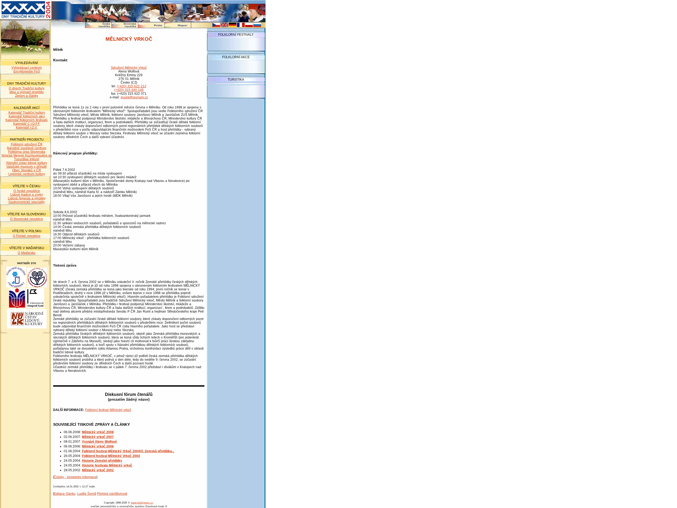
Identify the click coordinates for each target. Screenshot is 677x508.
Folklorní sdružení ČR (27, 144)
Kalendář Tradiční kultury (26, 113)
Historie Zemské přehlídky (102, 461)
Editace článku (64, 494)
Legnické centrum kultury (26, 174)
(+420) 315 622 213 (131, 86)
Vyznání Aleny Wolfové (99, 441)
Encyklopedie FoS (26, 71)
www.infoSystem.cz (142, 502)
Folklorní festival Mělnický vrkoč (108, 410)
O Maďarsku (26, 253)
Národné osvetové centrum (26, 148)
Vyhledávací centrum (26, 68)
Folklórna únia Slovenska (26, 152)
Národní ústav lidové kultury (26, 163)
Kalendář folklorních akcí (27, 116)
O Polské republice (26, 236)
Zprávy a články (26, 96)
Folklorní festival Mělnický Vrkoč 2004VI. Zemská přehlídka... (128, 451)
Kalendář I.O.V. (27, 127)
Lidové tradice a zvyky (26, 194)
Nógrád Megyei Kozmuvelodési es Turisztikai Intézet (27, 157)
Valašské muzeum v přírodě (26, 166)
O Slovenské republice (26, 219)
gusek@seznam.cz (134, 97)
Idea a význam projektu (27, 92)
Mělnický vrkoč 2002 (98, 470)
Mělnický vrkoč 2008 (98, 432)
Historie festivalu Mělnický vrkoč (107, 465)
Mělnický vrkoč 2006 (98, 446)
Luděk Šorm (86, 494)
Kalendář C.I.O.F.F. (26, 124)
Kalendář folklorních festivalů (27, 120)
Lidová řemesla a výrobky (26, 198)
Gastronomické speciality (26, 202)
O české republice (26, 191)
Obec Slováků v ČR (26, 170)
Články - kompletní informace (75, 477)
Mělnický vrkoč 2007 (98, 437)
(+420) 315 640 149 (129, 90)
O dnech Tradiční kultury (26, 88)
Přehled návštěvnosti (112, 494)
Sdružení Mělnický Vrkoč (129, 68)
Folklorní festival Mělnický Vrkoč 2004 (111, 456)
